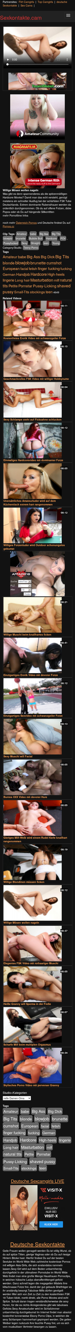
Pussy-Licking (44, 285)
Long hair (22, 280)
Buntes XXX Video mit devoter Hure (25, 797)
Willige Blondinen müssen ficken (23, 882)
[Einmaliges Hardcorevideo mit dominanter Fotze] (37, 440)
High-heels (56, 274)
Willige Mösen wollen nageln (21, 922)
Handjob (23, 274)
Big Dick (48, 256)
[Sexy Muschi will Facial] (37, 736)
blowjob (7, 238)
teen (46, 243)
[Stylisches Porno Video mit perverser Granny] (37, 1065)
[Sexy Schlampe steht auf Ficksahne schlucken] (37, 400)
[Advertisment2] (37, 165)
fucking (66, 268)
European (11, 268)
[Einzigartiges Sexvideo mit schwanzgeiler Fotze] (37, 696)
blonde (9, 262)
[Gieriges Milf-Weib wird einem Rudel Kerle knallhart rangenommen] (37, 818)
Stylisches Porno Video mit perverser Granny (31, 1085)
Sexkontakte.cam (21, 17)
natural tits (12, 1154)
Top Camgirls (45, 2)
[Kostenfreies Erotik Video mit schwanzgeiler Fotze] (37, 318)
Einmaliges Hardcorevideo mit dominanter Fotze (33, 460)
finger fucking (49, 268)
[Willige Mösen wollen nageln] (37, 903)
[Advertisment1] (37, 117)
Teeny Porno (30, 247)
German (9, 274)
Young (56, 243)
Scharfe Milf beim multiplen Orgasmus (27, 1044)
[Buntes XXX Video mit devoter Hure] (37, 777)
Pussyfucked (10, 243)
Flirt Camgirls (26, 2)
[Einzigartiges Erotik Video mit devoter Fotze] (37, 655)
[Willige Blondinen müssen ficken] (37, 862)
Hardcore (51, 238)
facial (24, 268)
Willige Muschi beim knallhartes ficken (27, 634)
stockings (37, 291)
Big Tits (56, 234)
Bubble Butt (35, 238)
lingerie (8, 280)
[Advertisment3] (37, 573)
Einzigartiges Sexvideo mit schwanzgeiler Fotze (33, 715)
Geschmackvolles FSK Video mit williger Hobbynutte (36, 379)
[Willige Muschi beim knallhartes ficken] (37, 615)
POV (63, 238)
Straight (35, 243)
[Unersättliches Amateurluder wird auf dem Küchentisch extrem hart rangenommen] (37, 481)
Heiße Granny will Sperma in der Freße (27, 1004)
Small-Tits (21, 291)
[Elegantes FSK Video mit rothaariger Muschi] (37, 943)
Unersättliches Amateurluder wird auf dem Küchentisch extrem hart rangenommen (29, 502)
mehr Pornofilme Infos (15, 215)
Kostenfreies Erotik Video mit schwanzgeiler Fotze (34, 338)
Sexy (24, 243)
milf (56, 280)
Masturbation (41, 280)
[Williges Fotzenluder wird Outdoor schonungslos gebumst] (37, 525)
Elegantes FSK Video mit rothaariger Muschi (30, 963)
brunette (20, 238)
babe (33, 234)
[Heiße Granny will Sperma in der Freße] (37, 984)
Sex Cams (26, 5)
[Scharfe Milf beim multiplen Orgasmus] (37, 1025)
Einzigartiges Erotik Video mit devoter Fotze (30, 675)
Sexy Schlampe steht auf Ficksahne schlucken (32, 419)
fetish (33, 268)
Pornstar (25, 285)
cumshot (54, 262)
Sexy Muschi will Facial (17, 756)
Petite (13, 285)
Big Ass (44, 234)
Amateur (22, 234)
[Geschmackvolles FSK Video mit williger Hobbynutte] (37, 359)
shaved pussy (42, 1161)
